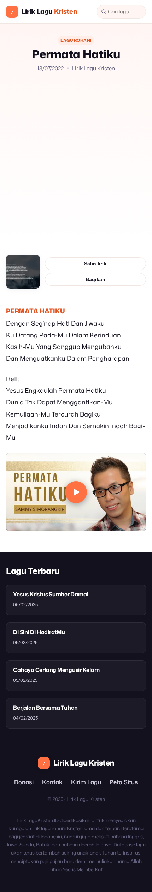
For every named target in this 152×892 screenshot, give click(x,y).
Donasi (24, 782)
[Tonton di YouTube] (76, 492)
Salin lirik (95, 263)
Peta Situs (124, 782)
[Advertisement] (76, 152)
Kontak (52, 782)
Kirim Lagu (86, 782)
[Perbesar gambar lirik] (23, 272)
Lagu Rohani (75, 40)
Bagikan (95, 279)
